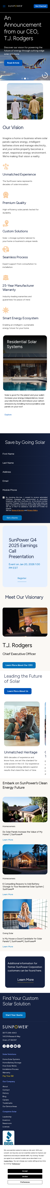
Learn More (8, 840)
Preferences (25, 1182)
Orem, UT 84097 (10, 1040)
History (6, 1093)
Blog (4, 1096)
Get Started (40, 6)
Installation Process (11, 1069)
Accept (25, 1171)
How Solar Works (10, 1066)
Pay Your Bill (8, 1076)
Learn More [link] (25, 979)
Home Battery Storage (12, 1063)
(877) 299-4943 (10, 1033)
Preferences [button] (16, 1164)
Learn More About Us (17, 691)
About (5, 1086)
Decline (25, 1177)
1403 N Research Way (11, 1036)
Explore (8, 414)
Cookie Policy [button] (8, 1161)
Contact (6, 1090)
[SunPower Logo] (15, 6)
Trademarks (7, 1103)
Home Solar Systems (11, 1059)
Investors (6, 1120)
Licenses (6, 1127)
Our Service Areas (10, 1106)
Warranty (6, 1073)
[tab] (22, 78)
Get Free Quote (15, 53)
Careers (6, 1100)
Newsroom (7, 1123)
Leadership (7, 1117)
